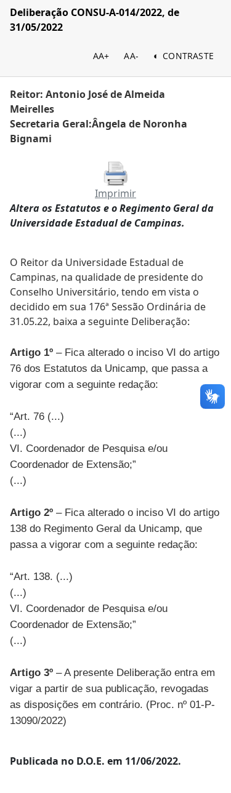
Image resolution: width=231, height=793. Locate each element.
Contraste (188, 56)
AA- (131, 56)
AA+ (101, 56)
